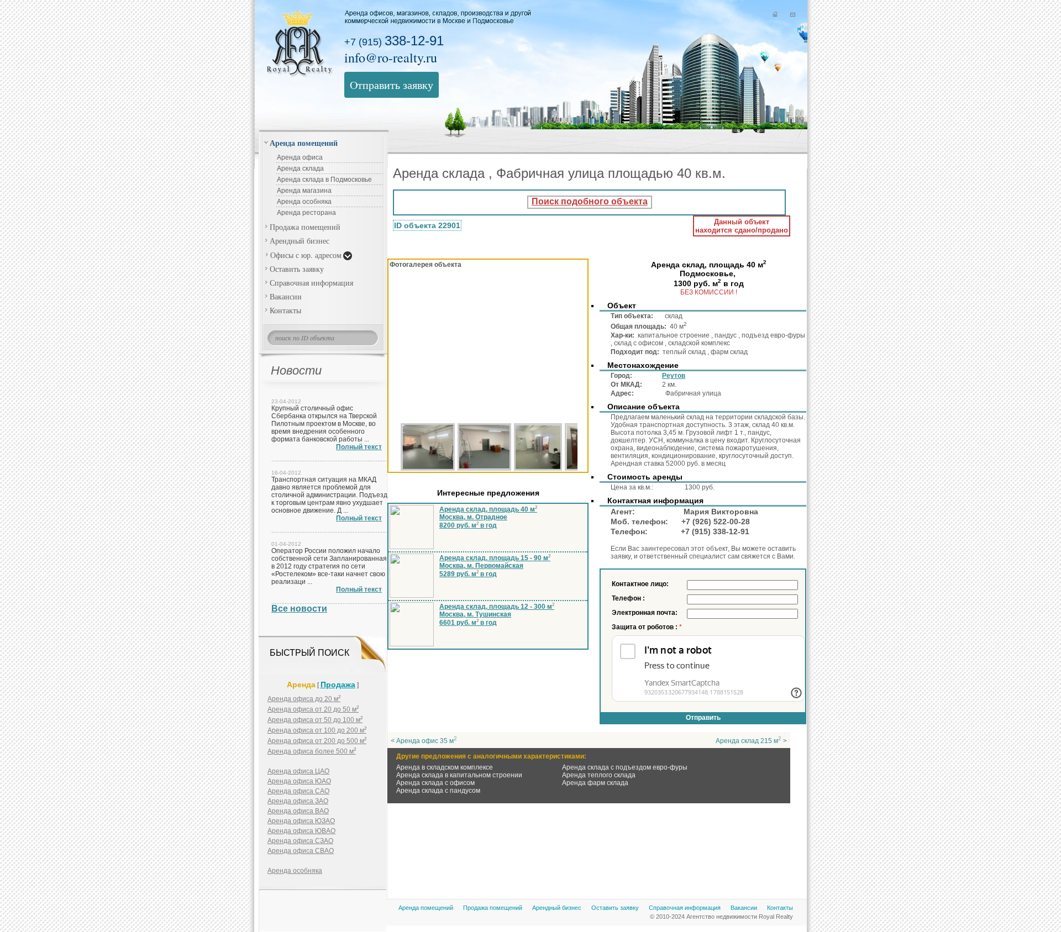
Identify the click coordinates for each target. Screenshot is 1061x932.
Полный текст (359, 447)
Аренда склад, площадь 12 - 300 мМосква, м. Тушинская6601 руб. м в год (496, 614)
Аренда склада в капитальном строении (459, 775)
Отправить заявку (391, 84)
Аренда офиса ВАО (298, 811)
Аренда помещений (304, 143)
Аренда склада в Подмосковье (324, 179)
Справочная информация (311, 282)
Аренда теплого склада (598, 775)
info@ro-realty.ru (390, 57)
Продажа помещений (305, 227)
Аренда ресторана (306, 213)
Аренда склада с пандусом (438, 790)
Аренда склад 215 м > (751, 741)
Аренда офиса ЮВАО (301, 831)
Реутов (673, 376)
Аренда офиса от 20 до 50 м (313, 709)
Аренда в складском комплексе (444, 767)
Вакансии (286, 296)
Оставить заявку (297, 269)
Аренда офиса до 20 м (303, 699)
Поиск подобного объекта (590, 201)
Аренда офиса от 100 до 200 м (316, 730)
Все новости (299, 608)
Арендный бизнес (299, 240)
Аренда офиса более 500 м (311, 751)
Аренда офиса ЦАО (298, 771)
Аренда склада (300, 168)
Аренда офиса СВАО (300, 851)
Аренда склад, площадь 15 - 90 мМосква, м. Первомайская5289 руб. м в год (494, 566)
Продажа (338, 684)
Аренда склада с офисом (435, 783)
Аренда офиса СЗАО (300, 841)
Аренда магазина (304, 190)
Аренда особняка (304, 202)
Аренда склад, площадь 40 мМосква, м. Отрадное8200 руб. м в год (488, 517)
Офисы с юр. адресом (306, 255)
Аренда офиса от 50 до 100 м (315, 720)
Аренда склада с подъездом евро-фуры (624, 767)
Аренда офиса (300, 157)
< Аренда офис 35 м (424, 741)
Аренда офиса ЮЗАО (301, 821)
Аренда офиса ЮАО (299, 781)
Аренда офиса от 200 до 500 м (316, 741)
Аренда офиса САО (298, 791)
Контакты (285, 310)
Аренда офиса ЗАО (297, 801)
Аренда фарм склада (595, 783)
